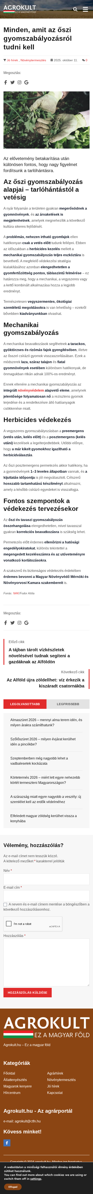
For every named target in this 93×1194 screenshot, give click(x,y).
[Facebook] (6, 1142)
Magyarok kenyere (17, 1086)
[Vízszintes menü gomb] (85, 9)
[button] (75, 9)
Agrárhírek (55, 1073)
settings (35, 1179)
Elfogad (12, 1187)
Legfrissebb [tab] (68, 704)
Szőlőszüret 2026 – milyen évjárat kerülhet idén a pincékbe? (42, 741)
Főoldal (9, 1073)
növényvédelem (31, 390)
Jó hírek (12, 60)
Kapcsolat (55, 1093)
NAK (16, 593)
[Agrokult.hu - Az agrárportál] (19, 9)
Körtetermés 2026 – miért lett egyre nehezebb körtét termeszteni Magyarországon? (45, 780)
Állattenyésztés (15, 1080)
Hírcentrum (11, 1093)
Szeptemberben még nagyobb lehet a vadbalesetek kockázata (39, 760)
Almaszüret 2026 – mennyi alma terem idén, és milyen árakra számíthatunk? (46, 722)
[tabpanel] (46, 770)
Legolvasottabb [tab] (25, 704)
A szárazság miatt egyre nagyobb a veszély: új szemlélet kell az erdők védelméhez (45, 799)
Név (7, 870)
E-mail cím (12, 887)
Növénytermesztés (33, 60)
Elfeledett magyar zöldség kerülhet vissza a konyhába (43, 818)
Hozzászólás (14, 936)
